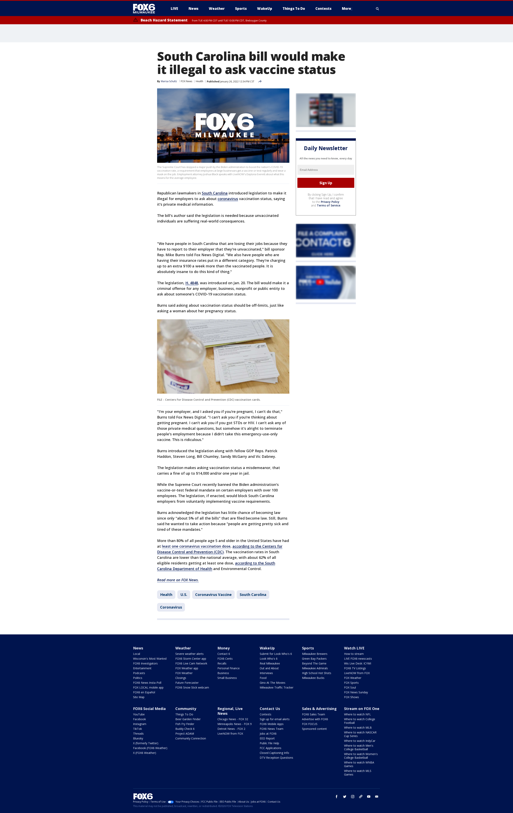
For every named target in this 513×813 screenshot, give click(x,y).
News (138, 648)
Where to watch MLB (358, 727)
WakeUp (267, 648)
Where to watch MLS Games (357, 772)
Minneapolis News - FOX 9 (234, 724)
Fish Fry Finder (184, 724)
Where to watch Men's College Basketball (358, 747)
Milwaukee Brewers (314, 654)
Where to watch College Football (359, 721)
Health (199, 81)
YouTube (139, 714)
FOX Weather (184, 673)
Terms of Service (328, 205)
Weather (183, 648)
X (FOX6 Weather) (144, 753)
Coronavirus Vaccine (213, 594)
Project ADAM (184, 733)
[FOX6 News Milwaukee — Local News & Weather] (146, 8)
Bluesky (138, 738)
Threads (138, 733)
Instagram (139, 724)
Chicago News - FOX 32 (232, 719)
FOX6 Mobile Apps (272, 724)
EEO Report (267, 738)
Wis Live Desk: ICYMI (357, 663)
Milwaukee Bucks (313, 678)
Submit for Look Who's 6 (276, 654)
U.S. (183, 594)
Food (263, 678)
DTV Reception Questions (276, 757)
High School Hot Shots (316, 673)
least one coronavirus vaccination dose (196, 546)
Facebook (139, 719)
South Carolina (253, 594)
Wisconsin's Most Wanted (150, 658)
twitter (344, 796)
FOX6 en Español (144, 692)
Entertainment (142, 668)
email (377, 796)
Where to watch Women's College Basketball (361, 755)
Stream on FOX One (361, 708)
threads (360, 796)
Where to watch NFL (357, 714)
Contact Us (270, 708)
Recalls (221, 663)
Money (223, 648)
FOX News (186, 81)
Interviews (266, 673)
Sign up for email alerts (275, 719)
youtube (369, 796)
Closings (180, 678)
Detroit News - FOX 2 (231, 729)
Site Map (138, 697)
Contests (265, 714)
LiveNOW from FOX (357, 673)
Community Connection (190, 738)
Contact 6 (223, 654)
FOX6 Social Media (149, 708)
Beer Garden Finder (188, 719)
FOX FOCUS (309, 724)
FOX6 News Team (271, 729)
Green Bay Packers (314, 658)
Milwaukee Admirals (315, 668)
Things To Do (184, 714)
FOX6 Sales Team (313, 714)
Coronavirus (171, 607)
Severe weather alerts (189, 654)
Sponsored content (314, 729)
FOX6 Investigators (145, 663)
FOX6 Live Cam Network (191, 663)
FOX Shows (351, 697)
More (346, 8)
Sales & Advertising (319, 708)
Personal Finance (228, 668)
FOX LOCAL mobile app (148, 687)
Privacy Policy (330, 202)
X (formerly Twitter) (145, 743)
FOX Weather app (186, 668)
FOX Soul (350, 687)
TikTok (137, 729)
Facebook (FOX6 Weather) (150, 748)
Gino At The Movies (272, 683)
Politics (137, 678)
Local (136, 654)
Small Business (227, 678)
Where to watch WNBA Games (359, 764)
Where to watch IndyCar (359, 741)
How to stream (354, 654)
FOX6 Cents (225, 658)
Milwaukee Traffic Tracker (276, 687)
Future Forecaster (187, 683)
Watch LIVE (354, 648)
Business (223, 673)
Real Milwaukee (270, 663)
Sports (308, 648)
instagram (352, 796)
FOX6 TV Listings (355, 668)
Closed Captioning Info (274, 753)
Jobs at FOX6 (268, 733)
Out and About (269, 668)
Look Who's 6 (269, 658)
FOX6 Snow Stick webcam (192, 687)
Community (185, 708)
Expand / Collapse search (377, 9)
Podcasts (139, 673)
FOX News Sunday (356, 692)
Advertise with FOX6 (315, 719)
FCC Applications (270, 748)
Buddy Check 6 (185, 729)
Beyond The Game (314, 663)
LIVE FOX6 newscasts (358, 658)
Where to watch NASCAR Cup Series (360, 734)
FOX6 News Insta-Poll (147, 683)
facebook (336, 796)
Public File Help (269, 743)
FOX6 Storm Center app (190, 658)
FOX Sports (351, 683)
